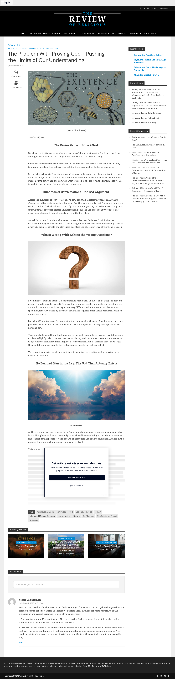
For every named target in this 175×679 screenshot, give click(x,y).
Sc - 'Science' (88, 516)
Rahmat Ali (137, 177)
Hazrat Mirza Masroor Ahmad (45, 33)
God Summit (70, 33)
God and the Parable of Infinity (148, 55)
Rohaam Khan (139, 144)
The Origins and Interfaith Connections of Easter (149, 170)
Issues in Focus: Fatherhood (145, 118)
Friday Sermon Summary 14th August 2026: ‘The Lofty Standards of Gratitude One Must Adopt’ (149, 105)
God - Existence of (84, 512)
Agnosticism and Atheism (21, 48)
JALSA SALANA (87, 33)
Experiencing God (66, 538)
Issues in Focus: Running (144, 122)
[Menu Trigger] (2, 2)
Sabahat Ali (14, 45)
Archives (134, 33)
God (71, 512)
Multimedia (118, 33)
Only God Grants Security (107, 546)
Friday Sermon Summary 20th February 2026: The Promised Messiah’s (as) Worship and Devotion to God (66, 546)
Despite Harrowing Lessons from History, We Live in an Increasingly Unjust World (149, 198)
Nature (76, 516)
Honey (98, 512)
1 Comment (16, 76)
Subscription (164, 8)
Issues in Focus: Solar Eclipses (146, 113)
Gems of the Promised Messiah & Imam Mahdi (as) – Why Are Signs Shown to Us (148, 180)
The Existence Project (107, 516)
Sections (102, 33)
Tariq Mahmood (139, 137)
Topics (22, 33)
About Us (149, 33)
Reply (22, 642)
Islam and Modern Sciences (42, 516)
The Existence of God (47, 48)
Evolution (62, 512)
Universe (33, 520)
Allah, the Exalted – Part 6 (146, 75)
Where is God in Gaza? (26, 546)
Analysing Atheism (45, 512)
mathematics (64, 516)
